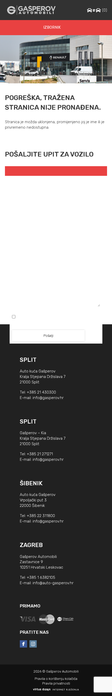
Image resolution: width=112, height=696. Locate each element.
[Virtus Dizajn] (56, 689)
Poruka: (56, 249)
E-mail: (56, 204)
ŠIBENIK (31, 483)
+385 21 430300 (41, 392)
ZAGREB (31, 545)
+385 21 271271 (40, 454)
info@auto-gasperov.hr (53, 583)
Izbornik (52, 27)
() (104, 10)
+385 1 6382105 (41, 577)
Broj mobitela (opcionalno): (56, 226)
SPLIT (28, 359)
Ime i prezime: (56, 183)
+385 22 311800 (41, 515)
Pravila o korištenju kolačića (56, 679)
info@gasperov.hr (48, 397)
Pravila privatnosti (56, 683)
